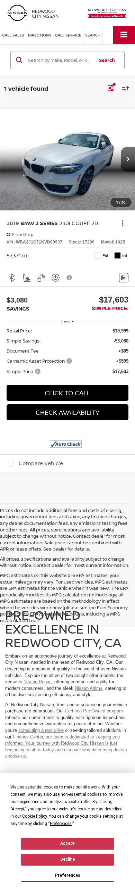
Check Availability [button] (67, 412)
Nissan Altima (88, 688)
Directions (39, 35)
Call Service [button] (68, 35)
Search (107, 60)
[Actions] (122, 223)
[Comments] (123, 277)
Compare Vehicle (41, 463)
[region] (68, 351)
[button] (128, 159)
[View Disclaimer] (70, 277)
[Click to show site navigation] (124, 35)
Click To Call (67, 393)
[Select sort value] (123, 89)
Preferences (67, 875)
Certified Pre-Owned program (94, 710)
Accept (67, 843)
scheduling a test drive (41, 730)
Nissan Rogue (38, 681)
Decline (67, 859)
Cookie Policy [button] (34, 816)
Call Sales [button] (13, 35)
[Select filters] (111, 89)
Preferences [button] (61, 823)
